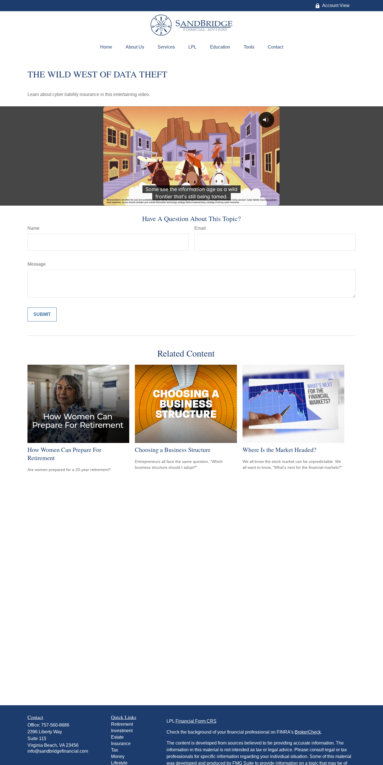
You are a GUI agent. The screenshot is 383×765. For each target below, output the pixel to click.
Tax (114, 750)
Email (200, 228)
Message (36, 264)
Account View (336, 5)
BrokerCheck (308, 732)
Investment (122, 730)
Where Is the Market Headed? (279, 449)
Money (117, 756)
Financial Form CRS (196, 721)
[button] (106, 47)
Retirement (122, 724)
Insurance (121, 743)
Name (33, 228)
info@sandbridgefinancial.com (57, 751)
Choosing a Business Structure (173, 449)
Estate (117, 737)
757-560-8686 (55, 725)
